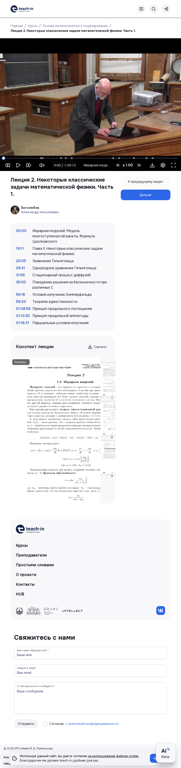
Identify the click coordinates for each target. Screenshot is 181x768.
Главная (17, 26)
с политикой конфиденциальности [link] (92, 724)
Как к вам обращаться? (32, 650)
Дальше (145, 195)
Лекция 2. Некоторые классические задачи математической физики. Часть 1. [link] (73, 31)
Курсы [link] (22, 545)
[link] (22, 8)
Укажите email (26, 668)
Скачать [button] (100, 347)
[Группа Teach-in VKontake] (160, 610)
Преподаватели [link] (31, 555)
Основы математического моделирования (75, 26)
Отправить (26, 724)
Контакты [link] (25, 584)
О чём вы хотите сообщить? (35, 686)
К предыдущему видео (145, 182)
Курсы (32, 26)
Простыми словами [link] (35, 565)
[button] (152, 165)
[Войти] (166, 8)
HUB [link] (20, 594)
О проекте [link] (26, 574)
